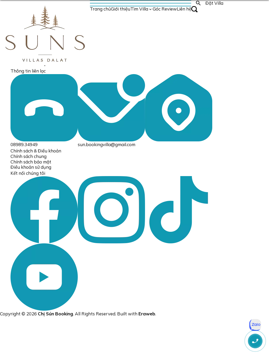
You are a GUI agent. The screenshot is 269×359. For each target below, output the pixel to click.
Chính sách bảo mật (31, 162)
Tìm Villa (139, 9)
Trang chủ (100, 9)
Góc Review (165, 9)
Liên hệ (184, 9)
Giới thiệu (120, 9)
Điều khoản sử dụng (31, 167)
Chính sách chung (28, 156)
